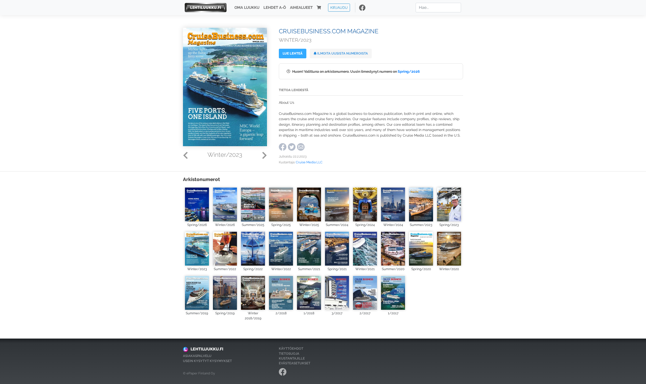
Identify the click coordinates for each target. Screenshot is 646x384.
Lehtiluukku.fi (207, 349)
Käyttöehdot (291, 348)
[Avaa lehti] (197, 203)
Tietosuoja (289, 353)
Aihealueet (301, 7)
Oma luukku (246, 7)
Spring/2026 (409, 71)
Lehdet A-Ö (274, 7)
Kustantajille (292, 358)
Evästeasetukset (294, 363)
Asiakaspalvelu (197, 356)
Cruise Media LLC (309, 162)
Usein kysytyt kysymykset (207, 361)
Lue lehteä (293, 53)
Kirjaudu (339, 7)
